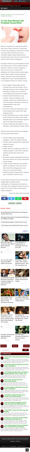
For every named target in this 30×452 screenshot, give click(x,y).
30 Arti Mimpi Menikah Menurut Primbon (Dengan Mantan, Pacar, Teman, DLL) (16, 372)
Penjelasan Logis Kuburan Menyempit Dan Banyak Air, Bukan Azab (15, 418)
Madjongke (6, 4)
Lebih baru (3, 346)
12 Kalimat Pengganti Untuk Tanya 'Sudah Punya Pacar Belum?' (14, 395)
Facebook (23, 1)
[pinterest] (25, 198)
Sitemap (18, 441)
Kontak (15, 1)
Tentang (8, 438)
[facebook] (4, 198)
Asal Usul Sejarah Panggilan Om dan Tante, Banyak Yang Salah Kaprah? (15, 403)
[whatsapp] (18, 198)
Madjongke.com (6, 1)
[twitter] (11, 198)
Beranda (15, 346)
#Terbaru (19, 203)
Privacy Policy (18, 438)
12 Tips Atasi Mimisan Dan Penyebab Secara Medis (12, 22)
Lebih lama (26, 346)
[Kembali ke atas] (27, 450)
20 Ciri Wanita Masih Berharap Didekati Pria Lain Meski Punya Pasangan (16, 426)
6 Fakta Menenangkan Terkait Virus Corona (14, 222)
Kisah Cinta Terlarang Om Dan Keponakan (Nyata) (13, 380)
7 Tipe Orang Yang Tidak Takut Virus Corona (14, 225)
